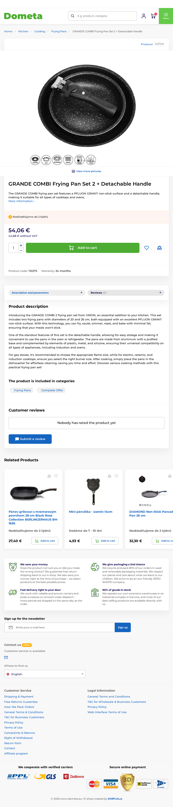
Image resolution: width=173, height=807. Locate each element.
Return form (12, 743)
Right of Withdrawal (18, 738)
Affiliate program (16, 753)
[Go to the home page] (23, 16)
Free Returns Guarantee (21, 701)
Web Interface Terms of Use (107, 712)
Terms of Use (13, 727)
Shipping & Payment (18, 696)
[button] (166, 16)
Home (8, 31)
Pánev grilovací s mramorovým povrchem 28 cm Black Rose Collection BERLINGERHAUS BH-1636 (33, 517)
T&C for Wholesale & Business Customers (117, 701)
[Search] (72, 16)
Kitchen (23, 31)
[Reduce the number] (21, 250)
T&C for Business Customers (24, 717)
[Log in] (143, 16)
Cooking (39, 31)
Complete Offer (52, 390)
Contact (9, 748)
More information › (21, 201)
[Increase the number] (21, 245)
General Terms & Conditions (23, 712)
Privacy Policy (13, 722)
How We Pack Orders (19, 706)
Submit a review (32, 439)
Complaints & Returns (19, 732)
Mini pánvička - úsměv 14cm (90, 512)
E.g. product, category (92, 16)
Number (14, 248)
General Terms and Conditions (109, 696)
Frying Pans (58, 31)
